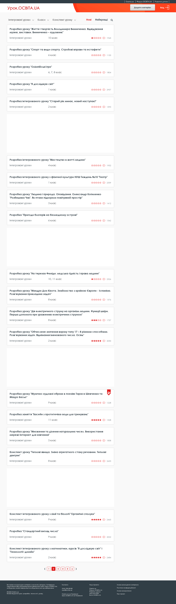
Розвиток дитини (161, 2)
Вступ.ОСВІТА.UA (95, 595)
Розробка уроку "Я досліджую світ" (32, 83)
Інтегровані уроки (20, 37)
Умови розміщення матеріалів (127, 585)
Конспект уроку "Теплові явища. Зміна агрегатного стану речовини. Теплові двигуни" (58, 453)
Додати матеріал (142, 7)
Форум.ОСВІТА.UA (144, 2)
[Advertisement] (60, 133)
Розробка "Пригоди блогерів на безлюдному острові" (43, 214)
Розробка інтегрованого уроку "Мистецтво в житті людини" (48, 159)
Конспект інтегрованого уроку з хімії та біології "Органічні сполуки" (52, 513)
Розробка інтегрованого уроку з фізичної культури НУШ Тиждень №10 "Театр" (59, 176)
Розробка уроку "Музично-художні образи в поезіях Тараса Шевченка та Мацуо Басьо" (56, 395)
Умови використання (124, 591)
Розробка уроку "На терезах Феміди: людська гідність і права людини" (54, 273)
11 (53, 278)
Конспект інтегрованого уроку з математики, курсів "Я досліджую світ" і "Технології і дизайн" (56, 550)
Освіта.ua (130, 2)
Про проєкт (121, 594)
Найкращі (101, 19)
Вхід (162, 7)
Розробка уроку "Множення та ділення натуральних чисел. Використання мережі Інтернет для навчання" (56, 433)
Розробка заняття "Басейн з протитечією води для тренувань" (49, 414)
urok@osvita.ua (67, 590)
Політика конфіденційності (126, 588)
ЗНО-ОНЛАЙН (94, 593)
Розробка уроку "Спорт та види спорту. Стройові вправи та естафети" (55, 49)
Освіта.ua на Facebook (70, 594)
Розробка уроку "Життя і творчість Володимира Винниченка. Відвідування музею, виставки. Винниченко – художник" (56, 30)
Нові (88, 19)
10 (49, 37)
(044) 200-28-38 (67, 588)
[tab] (21, 20)
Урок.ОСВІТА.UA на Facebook (72, 595)
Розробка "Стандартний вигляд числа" (34, 531)
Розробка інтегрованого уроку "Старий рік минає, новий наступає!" (53, 101)
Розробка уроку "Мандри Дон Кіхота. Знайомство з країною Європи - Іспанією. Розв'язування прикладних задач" (60, 292)
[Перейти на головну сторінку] (23, 7)
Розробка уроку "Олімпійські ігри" (31, 66)
